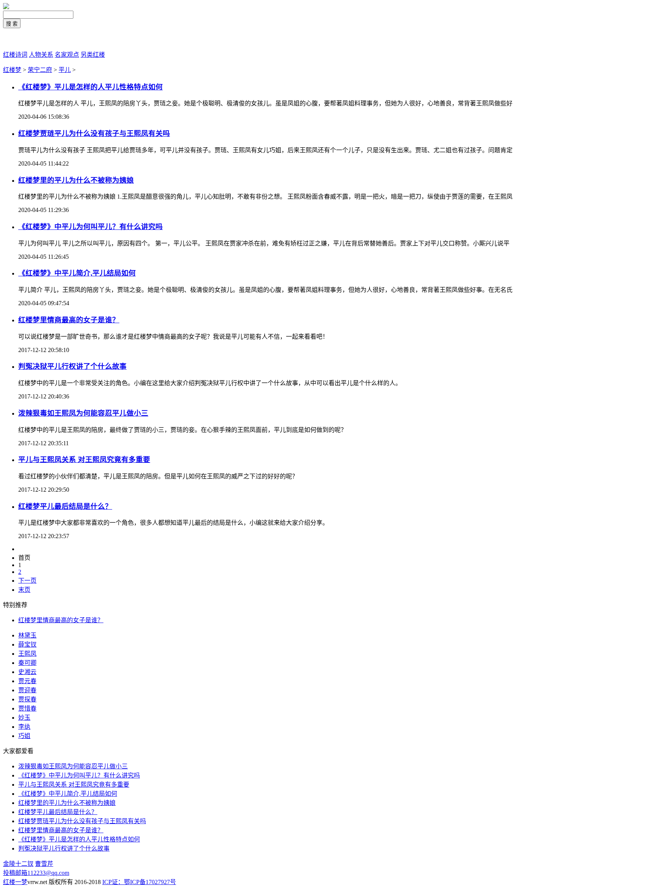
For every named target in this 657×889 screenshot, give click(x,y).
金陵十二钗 (18, 863)
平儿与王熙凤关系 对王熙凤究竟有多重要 (84, 460)
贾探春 (27, 699)
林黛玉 (27, 635)
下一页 (27, 580)
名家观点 (67, 54)
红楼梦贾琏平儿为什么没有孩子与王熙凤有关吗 (94, 133)
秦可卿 (27, 663)
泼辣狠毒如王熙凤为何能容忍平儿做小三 (83, 413)
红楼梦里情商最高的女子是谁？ (60, 830)
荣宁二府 (40, 70)
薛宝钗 (27, 644)
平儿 (65, 70)
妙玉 (24, 717)
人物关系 (41, 54)
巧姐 (24, 736)
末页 (24, 589)
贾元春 (27, 681)
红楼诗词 (15, 54)
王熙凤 (27, 653)
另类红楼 (93, 54)
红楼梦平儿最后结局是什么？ (65, 506)
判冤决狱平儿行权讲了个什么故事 (72, 366)
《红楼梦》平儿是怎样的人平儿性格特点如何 (90, 87)
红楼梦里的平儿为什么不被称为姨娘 (76, 180)
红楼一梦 (15, 39)
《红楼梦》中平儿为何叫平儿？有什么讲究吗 (90, 227)
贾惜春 (27, 708)
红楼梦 (12, 70)
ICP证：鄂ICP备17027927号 (139, 882)
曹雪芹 (44, 863)
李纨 (24, 726)
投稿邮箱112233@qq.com (36, 873)
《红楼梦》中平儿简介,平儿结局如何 (77, 273)
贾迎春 (27, 690)
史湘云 (27, 672)
